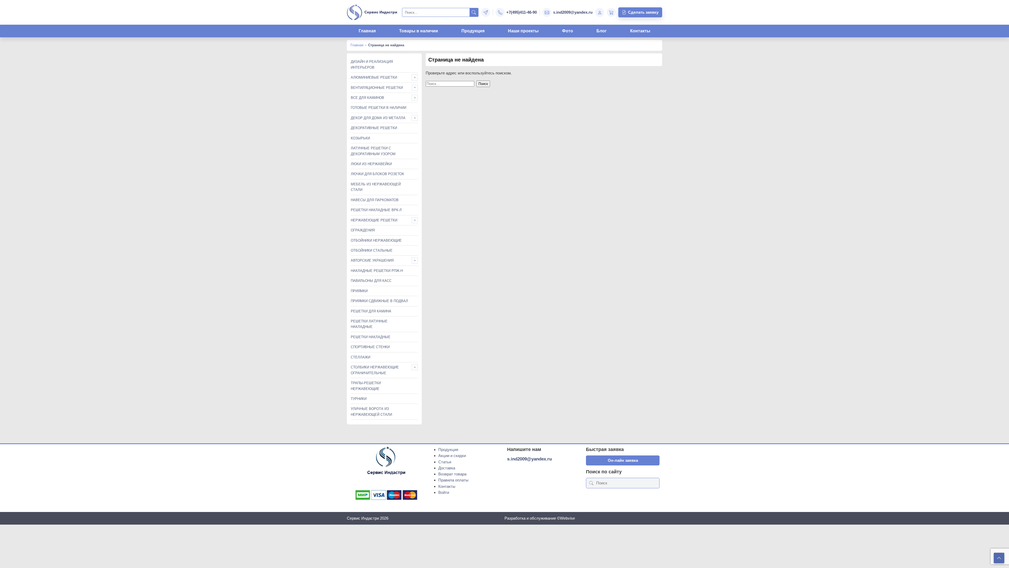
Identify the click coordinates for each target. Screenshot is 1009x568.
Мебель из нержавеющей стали (376, 187)
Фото (567, 31)
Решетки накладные (370, 337)
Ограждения (363, 230)
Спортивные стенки (370, 347)
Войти (443, 492)
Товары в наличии (418, 31)
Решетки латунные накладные (369, 324)
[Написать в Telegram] (485, 12)
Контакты (640, 31)
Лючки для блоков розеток (377, 174)
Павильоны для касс (371, 281)
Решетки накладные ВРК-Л (376, 210)
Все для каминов (367, 98)
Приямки (359, 291)
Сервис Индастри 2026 (367, 518)
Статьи (444, 462)
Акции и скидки (452, 455)
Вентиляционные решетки (377, 88)
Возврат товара (452, 474)
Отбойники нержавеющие (376, 240)
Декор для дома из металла (378, 118)
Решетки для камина (371, 311)
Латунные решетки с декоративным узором (373, 151)
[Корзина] (611, 12)
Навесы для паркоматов (375, 200)
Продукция (473, 31)
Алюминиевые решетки (374, 77)
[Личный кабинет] (599, 12)
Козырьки (360, 138)
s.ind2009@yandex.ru (529, 459)
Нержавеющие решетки (374, 220)
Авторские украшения (372, 260)
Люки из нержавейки (371, 164)
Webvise (567, 518)
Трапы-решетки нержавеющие (366, 385)
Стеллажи (360, 357)
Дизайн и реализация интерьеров (372, 64)
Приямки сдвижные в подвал (379, 301)
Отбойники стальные (372, 250)
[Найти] (474, 12)
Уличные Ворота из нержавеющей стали (371, 411)
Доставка (446, 468)
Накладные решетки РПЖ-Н (377, 271)
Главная (367, 31)
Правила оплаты (453, 480)
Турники (359, 399)
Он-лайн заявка (623, 460)
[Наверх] (999, 558)
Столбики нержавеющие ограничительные (375, 370)
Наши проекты (523, 31)
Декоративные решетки (374, 128)
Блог (601, 31)
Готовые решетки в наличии (378, 108)
